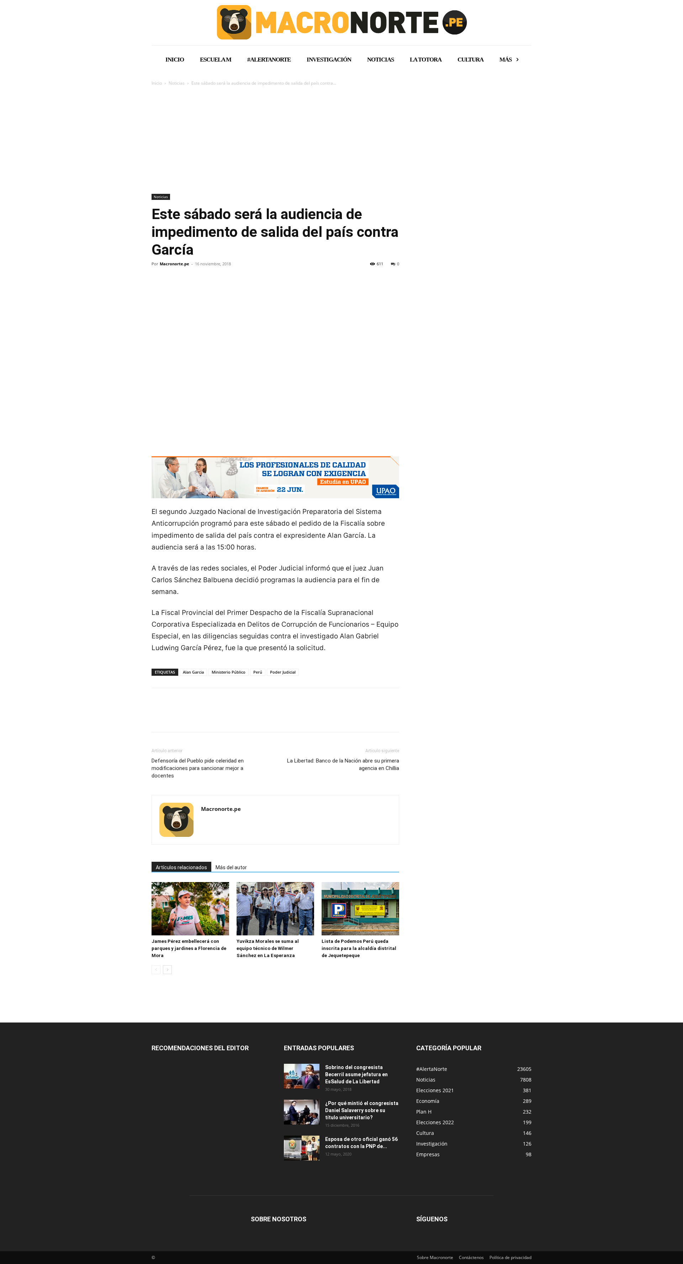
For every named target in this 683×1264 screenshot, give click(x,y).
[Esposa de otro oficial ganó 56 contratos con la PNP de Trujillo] (301, 1148)
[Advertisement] (341, 140)
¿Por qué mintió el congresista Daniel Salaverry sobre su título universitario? (361, 1110)
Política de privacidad (510, 1257)
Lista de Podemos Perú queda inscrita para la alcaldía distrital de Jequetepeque (359, 948)
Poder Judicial (283, 672)
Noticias (177, 83)
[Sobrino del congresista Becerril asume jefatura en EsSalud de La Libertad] (301, 1076)
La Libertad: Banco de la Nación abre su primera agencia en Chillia (343, 764)
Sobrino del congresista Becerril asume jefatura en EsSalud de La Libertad (356, 1074)
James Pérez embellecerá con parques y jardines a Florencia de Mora (189, 948)
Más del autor (231, 867)
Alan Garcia (193, 672)
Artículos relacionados (181, 867)
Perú (257, 672)
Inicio (157, 83)
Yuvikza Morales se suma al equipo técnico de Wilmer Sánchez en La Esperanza (268, 948)
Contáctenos (471, 1257)
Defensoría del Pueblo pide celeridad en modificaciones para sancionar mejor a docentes (198, 768)
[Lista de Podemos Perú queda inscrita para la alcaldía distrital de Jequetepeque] (360, 908)
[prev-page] (156, 969)
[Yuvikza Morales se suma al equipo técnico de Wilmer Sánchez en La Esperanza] (275, 908)
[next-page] (167, 969)
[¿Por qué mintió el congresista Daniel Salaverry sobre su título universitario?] (301, 1112)
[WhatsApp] (208, 288)
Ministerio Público (228, 672)
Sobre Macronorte (435, 1257)
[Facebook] (159, 288)
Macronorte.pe (174, 263)
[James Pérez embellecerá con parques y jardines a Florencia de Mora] (190, 908)
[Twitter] (175, 288)
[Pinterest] (191, 288)
